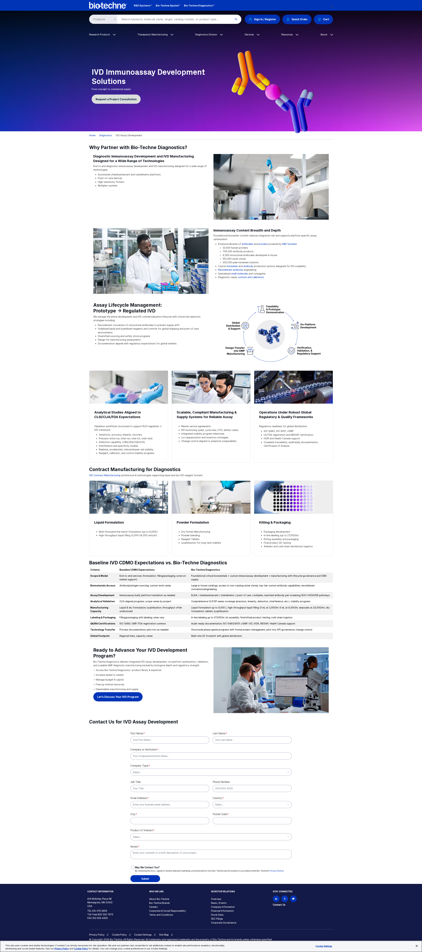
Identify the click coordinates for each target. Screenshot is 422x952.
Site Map (164, 934)
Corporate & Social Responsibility (167, 910)
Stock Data (217, 914)
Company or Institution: (144, 749)
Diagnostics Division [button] (206, 34)
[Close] (416, 946)
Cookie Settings (143, 934)
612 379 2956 (99, 910)
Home (92, 135)
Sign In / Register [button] (265, 19)
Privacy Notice (277, 871)
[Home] (108, 5)
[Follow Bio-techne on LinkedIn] (276, 898)
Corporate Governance (223, 922)
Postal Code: (221, 814)
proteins (263, 244)
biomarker (232, 266)
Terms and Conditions (161, 914)
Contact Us (279, 904)
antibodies (247, 244)
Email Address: (139, 798)
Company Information (223, 906)
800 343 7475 (105, 914)
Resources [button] (287, 34)
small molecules (239, 273)
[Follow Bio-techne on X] (284, 898)
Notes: (134, 846)
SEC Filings (217, 918)
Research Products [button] (100, 34)
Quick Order (300, 19)
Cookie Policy (119, 934)
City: (133, 814)
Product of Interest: (142, 830)
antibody (248, 266)
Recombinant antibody (230, 269)
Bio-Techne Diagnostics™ (199, 5)
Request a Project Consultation (116, 99)
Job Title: (135, 782)
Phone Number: (221, 782)
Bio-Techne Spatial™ (168, 5)
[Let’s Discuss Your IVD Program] (271, 680)
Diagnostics (105, 135)
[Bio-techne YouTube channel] (293, 898)
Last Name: (220, 733)
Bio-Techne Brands (159, 902)
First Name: (137, 733)
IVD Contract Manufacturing (104, 475)
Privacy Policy (97, 934)
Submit (145, 878)
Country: (218, 798)
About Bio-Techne (159, 899)
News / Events (218, 902)
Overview (216, 899)
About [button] (324, 34)
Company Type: (140, 765)
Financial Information (222, 910)
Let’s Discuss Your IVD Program (118, 696)
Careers (153, 906)
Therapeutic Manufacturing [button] (152, 34)
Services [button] (250, 34)
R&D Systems (289, 244)
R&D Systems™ (143, 5)
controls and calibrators (251, 277)
